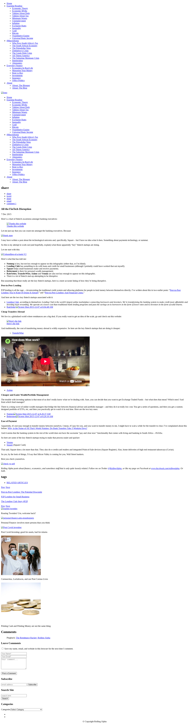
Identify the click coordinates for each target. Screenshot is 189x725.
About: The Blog (19, 88)
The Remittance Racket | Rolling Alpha (33, 638)
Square (10, 445)
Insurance (16, 78)
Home (9, 3)
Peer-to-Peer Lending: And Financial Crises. (64, 292)
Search (5, 699)
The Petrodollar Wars (21, 48)
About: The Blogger (21, 85)
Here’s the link (13, 323)
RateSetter (11, 307)
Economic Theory (20, 8)
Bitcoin (15, 33)
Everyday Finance (15, 65)
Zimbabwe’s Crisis (20, 50)
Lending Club (13, 302)
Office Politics (18, 80)
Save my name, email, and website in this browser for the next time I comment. (38, 648)
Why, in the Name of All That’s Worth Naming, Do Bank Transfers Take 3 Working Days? (47, 428)
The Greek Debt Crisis (22, 53)
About (9, 83)
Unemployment (19, 21)
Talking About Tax (20, 16)
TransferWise (18, 333)
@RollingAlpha (115, 468)
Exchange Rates (19, 26)
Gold (14, 31)
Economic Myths (19, 11)
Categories (5, 709)
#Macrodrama (13, 41)
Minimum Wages (19, 18)
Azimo (10, 390)
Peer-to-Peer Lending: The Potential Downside (21, 492)
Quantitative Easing (20, 36)
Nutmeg (10, 414)
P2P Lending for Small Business (15, 497)
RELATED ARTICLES (17, 482)
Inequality (16, 28)
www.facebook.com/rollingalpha (165, 468)
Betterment (11, 416)
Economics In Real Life (22, 68)
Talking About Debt (21, 13)
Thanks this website (15, 226)
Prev (3, 487)
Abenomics (17, 63)
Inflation (16, 23)
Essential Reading (14, 6)
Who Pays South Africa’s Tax (25, 43)
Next (8, 487)
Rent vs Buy (17, 73)
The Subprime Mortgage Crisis (25, 58)
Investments (17, 75)
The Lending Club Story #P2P (14, 501)
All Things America (20, 55)
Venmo (10, 442)
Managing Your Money (22, 70)
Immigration (17, 60)
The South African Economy (24, 45)
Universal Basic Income (22, 38)
